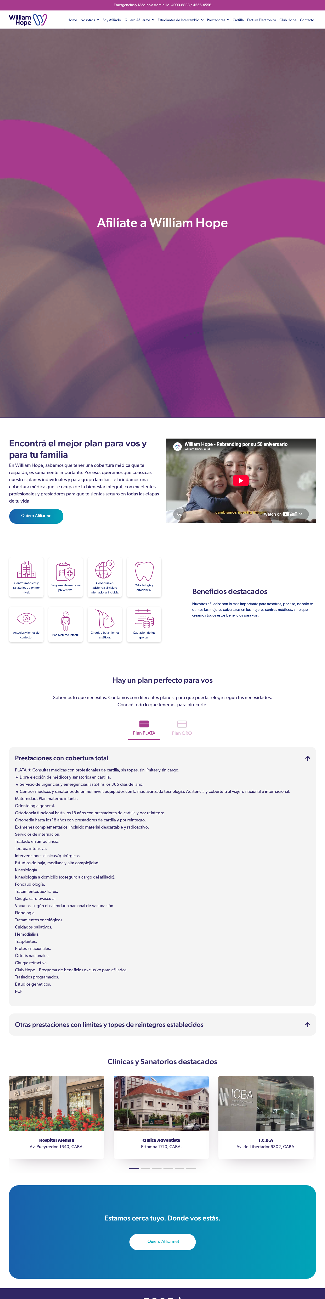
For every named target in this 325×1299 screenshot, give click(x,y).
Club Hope (288, 20)
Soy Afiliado (112, 20)
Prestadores (216, 20)
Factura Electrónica (261, 20)
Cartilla (238, 20)
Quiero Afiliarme (138, 20)
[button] (134, 1168)
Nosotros (88, 20)
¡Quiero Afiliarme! (162, 1242)
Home (72, 20)
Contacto (307, 20)
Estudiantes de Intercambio (179, 20)
